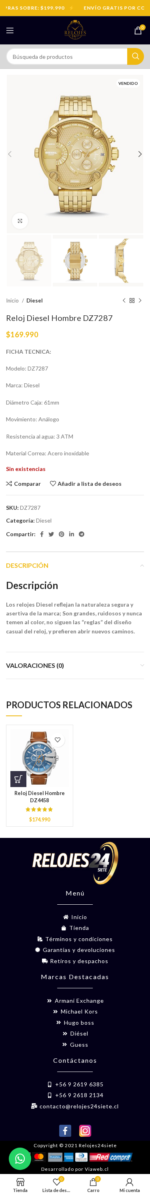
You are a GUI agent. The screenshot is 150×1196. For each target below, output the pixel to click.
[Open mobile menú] (10, 30)
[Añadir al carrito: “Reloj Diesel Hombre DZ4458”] (18, 779)
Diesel (34, 300)
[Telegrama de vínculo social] (81, 534)
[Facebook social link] (42, 534)
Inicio (13, 300)
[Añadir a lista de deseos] (58, 740)
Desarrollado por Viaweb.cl (75, 1169)
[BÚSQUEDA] (135, 56)
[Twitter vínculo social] (51, 534)
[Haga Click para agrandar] (20, 221)
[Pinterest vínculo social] (61, 534)
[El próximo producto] (140, 300)
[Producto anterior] (124, 300)
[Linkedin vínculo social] (71, 534)
